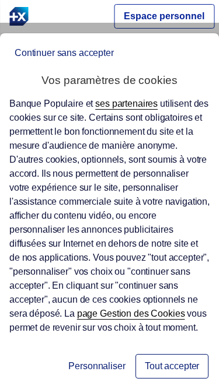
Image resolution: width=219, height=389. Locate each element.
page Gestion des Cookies (131, 313)
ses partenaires (126, 103)
